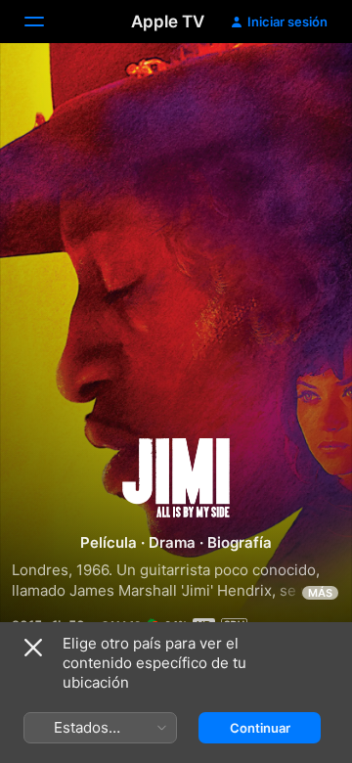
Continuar (260, 728)
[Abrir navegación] (45, 21)
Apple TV (167, 21)
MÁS (320, 593)
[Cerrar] (33, 647)
